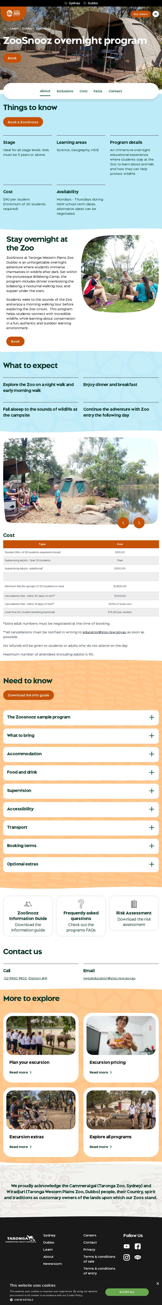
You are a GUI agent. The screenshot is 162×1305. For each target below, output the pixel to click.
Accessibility (20, 808)
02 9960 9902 (15, 978)
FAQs (98, 91)
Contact (115, 91)
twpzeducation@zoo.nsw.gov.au (109, 978)
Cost (83, 91)
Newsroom (52, 1264)
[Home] (13, 14)
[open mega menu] (156, 14)
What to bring (20, 735)
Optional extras (22, 864)
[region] (81, 481)
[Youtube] (126, 1246)
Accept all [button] (127, 1292)
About (45, 91)
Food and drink (22, 772)
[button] (55, 1299)
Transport (17, 827)
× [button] (157, 1283)
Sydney (49, 1235)
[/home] (4, 28)
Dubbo (27, 28)
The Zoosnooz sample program (38, 717)
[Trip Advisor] (138, 1257)
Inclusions (65, 91)
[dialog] (81, 1292)
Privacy (89, 1249)
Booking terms (21, 845)
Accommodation (24, 753)
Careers (89, 1235)
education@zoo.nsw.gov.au (104, 632)
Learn (14, 28)
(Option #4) (37, 978)
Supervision (19, 790)
